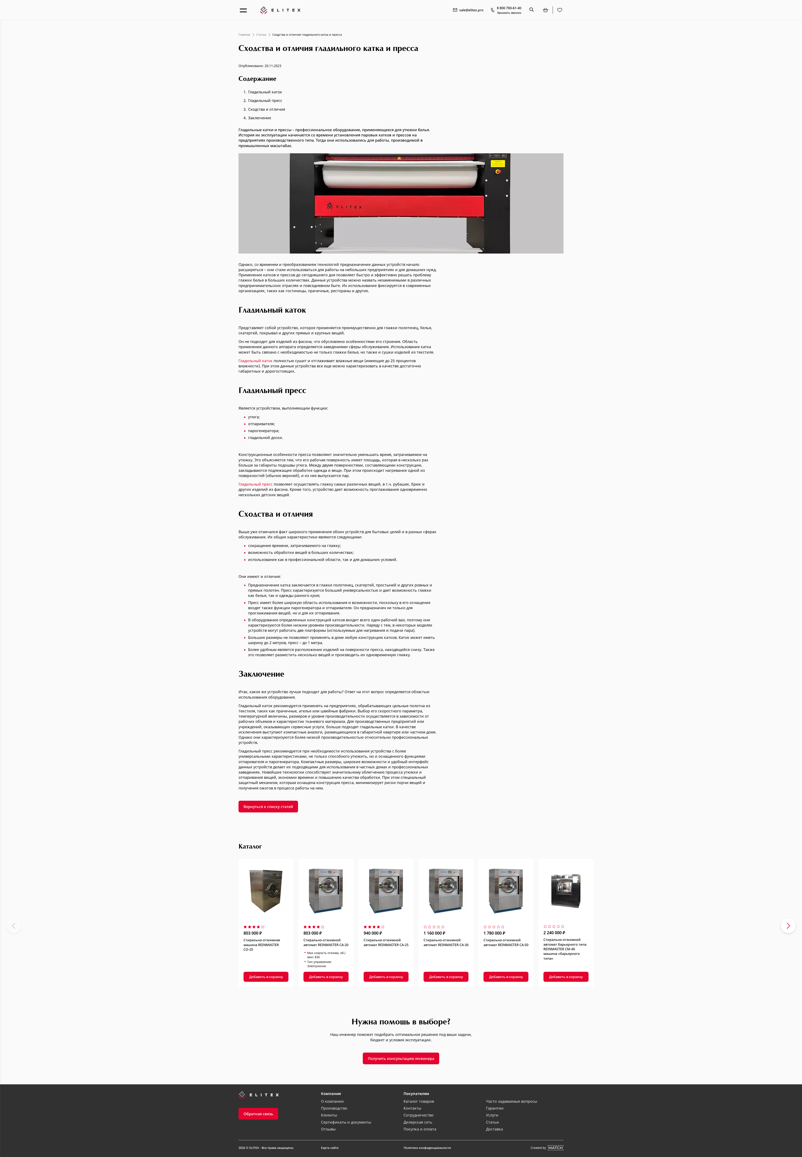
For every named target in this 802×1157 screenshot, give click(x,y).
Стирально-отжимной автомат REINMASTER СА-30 (446, 942)
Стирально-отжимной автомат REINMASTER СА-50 (505, 942)
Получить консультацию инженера (401, 1058)
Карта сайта (330, 1148)
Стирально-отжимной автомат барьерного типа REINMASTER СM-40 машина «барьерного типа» (564, 949)
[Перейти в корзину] (545, 10)
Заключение (259, 117)
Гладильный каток (265, 91)
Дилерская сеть (418, 1122)
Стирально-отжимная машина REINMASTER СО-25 (262, 945)
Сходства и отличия (266, 109)
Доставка (494, 1129)
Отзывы (328, 1129)
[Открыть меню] (244, 10)
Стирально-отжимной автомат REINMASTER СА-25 (386, 942)
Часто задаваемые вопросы (511, 1101)
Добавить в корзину (266, 976)
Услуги (492, 1115)
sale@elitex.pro (471, 10)
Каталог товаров (419, 1101)
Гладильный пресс (265, 100)
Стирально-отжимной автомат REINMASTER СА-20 (325, 942)
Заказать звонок (509, 12)
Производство (334, 1108)
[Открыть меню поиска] (531, 10)
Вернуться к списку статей (268, 806)
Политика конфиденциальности (427, 1148)
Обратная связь (258, 1113)
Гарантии (495, 1108)
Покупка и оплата (420, 1129)
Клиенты (329, 1115)
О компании (332, 1101)
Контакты (412, 1108)
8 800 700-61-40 (509, 8)
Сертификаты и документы (346, 1122)
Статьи (492, 1122)
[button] (13, 925)
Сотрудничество (419, 1115)
